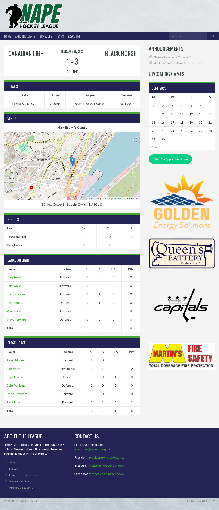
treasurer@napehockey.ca (106, 465)
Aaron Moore (15, 360)
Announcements (25, 36)
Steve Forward (16, 319)
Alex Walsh (13, 368)
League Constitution (23, 475)
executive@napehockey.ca (92, 449)
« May (153, 147)
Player (10, 269)
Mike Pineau (14, 311)
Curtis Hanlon (15, 294)
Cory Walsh (14, 286)
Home (7, 36)
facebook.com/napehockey (106, 474)
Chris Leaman (15, 377)
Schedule (46, 36)
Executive (74, 36)
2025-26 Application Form (170, 159)
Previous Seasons (21, 487)
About (13, 462)
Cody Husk (13, 277)
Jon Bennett (14, 302)
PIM (131, 269)
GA (113, 269)
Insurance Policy (20, 481)
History (14, 468)
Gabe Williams (15, 385)
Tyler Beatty (14, 402)
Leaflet (91, 198)
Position (65, 269)
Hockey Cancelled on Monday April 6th (179, 63)
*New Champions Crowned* (173, 57)
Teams (60, 36)
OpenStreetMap (118, 198)
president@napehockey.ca (106, 457)
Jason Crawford (16, 394)
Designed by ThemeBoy (200, 501)
